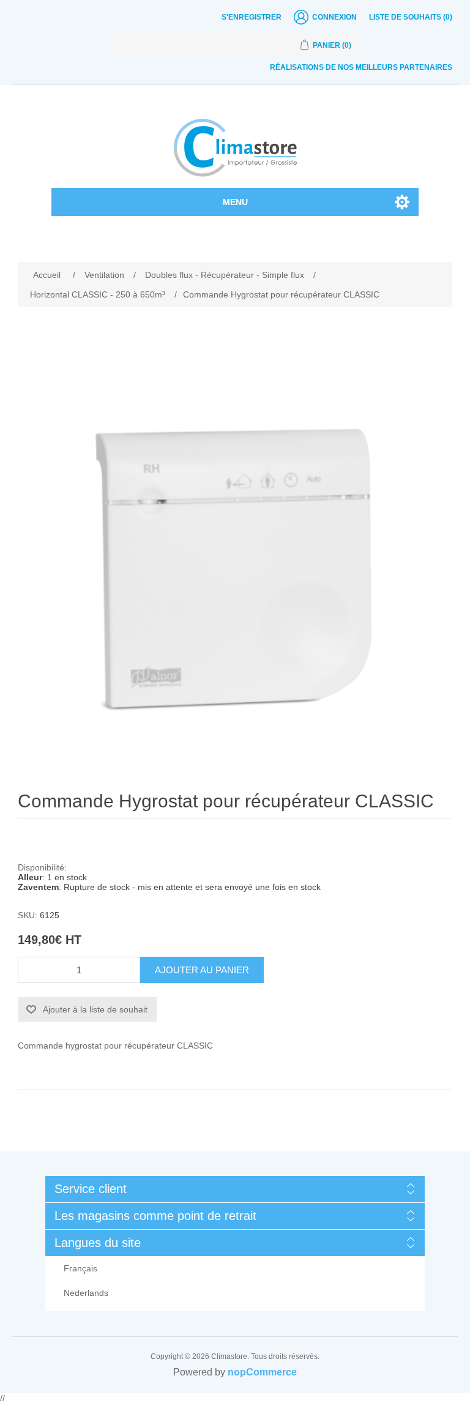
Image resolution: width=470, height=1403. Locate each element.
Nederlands (86, 1293)
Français (80, 1268)
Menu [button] (235, 202)
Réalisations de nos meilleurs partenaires (361, 67)
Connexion (334, 17)
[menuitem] (235, 1268)
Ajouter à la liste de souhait (95, 1009)
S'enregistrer (252, 17)
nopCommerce (262, 1372)
